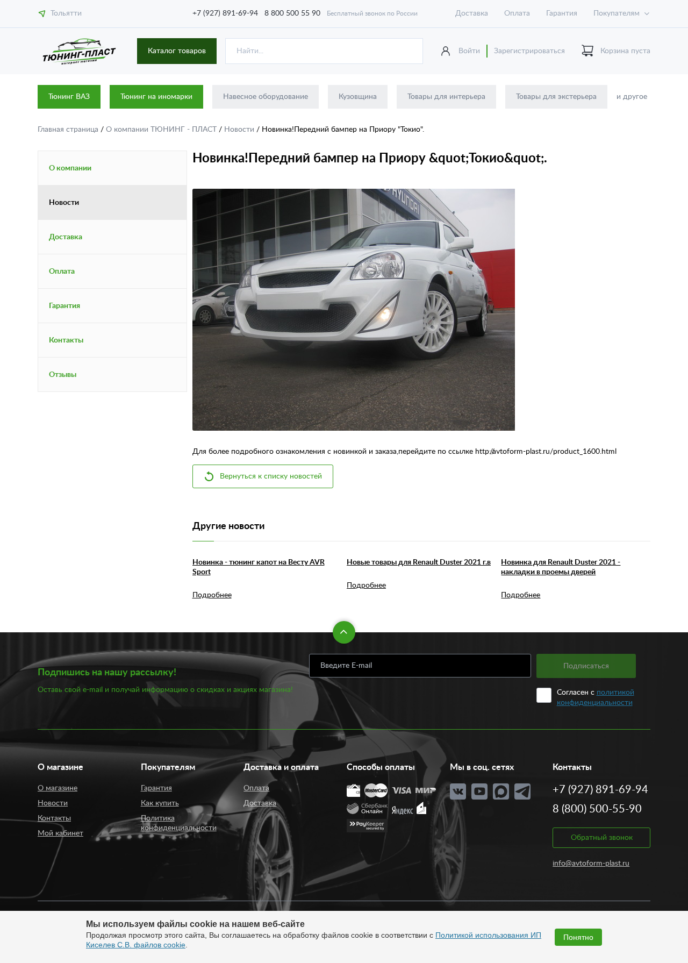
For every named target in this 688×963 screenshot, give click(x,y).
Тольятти (66, 13)
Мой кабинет (60, 833)
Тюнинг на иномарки (156, 97)
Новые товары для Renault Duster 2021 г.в (419, 562)
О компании (70, 168)
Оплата (517, 13)
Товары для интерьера (446, 97)
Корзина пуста (625, 51)
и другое (632, 97)
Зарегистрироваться (529, 51)
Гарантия (561, 13)
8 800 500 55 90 (292, 13)
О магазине (57, 788)
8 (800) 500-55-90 (597, 809)
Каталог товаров (177, 51)
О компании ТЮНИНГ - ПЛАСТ (162, 129)
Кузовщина (358, 97)
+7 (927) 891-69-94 (225, 13)
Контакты (66, 340)
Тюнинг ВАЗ (69, 97)
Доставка (471, 13)
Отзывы (62, 375)
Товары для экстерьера (556, 97)
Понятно (578, 937)
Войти (469, 51)
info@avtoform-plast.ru (591, 863)
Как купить (160, 803)
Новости (240, 129)
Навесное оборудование (265, 97)
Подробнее (212, 595)
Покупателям (616, 13)
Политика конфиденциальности (179, 823)
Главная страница (69, 129)
